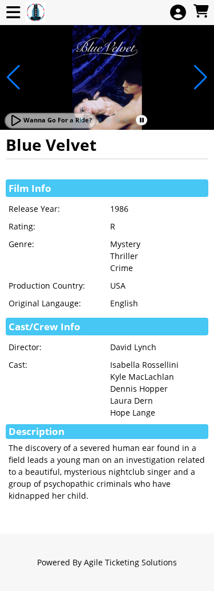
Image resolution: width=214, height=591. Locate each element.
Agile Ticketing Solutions (130, 562)
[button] (99, 120)
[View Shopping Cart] (201, 11)
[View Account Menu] (178, 12)
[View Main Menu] (13, 12)
